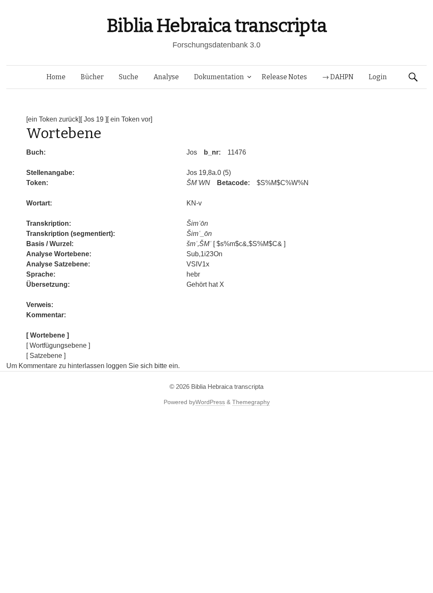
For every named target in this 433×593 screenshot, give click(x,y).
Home (56, 77)
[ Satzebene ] (46, 355)
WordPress (210, 402)
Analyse (166, 77)
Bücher (92, 77)
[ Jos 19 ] (93, 119)
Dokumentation (219, 77)
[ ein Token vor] (129, 119)
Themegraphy (251, 402)
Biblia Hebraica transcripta (216, 25)
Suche (128, 77)
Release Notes (284, 77)
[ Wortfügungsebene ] (58, 345)
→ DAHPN (338, 77)
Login (378, 77)
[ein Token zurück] (53, 119)
